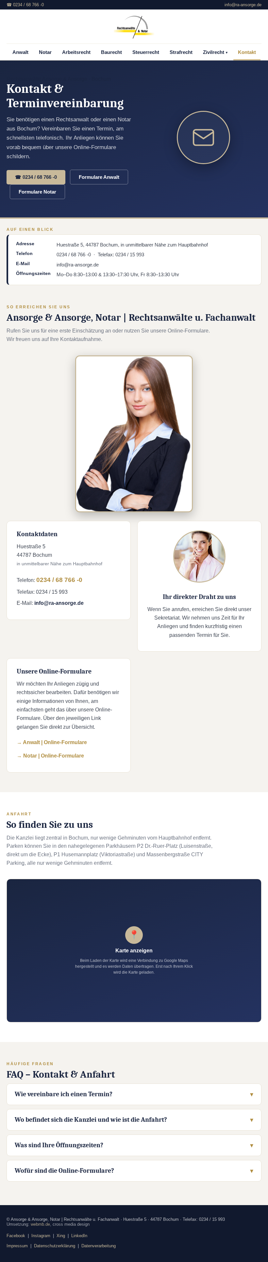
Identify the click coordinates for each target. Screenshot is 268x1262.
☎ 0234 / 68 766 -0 (25, 4)
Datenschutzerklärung (54, 1245)
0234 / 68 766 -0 (59, 579)
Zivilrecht (215, 52)
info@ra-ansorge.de (243, 4)
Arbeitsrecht (76, 52)
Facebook (16, 1235)
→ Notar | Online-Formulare (50, 756)
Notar (45, 52)
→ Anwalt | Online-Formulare (52, 742)
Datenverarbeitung (98, 1245)
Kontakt (247, 52)
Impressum (17, 1245)
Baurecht (111, 52)
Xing (61, 1235)
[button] (134, 950)
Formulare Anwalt (99, 177)
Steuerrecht (145, 52)
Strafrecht (181, 52)
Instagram (40, 1235)
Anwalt (20, 52)
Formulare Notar (37, 192)
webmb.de (40, 1224)
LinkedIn (79, 1235)
